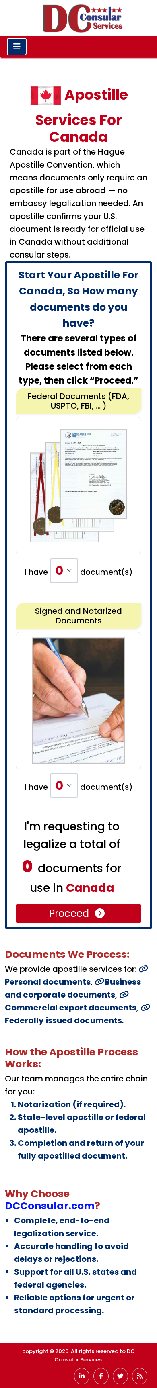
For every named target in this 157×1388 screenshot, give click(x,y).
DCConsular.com (50, 1206)
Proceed (70, 913)
